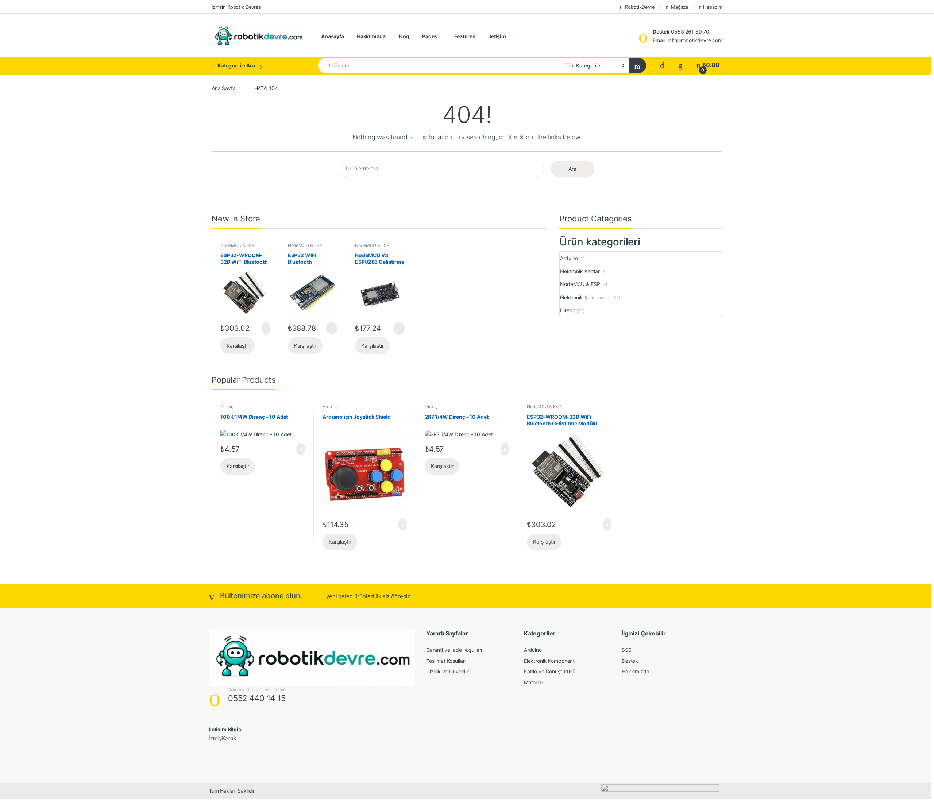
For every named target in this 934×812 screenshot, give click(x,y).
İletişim (497, 36)
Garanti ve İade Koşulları (454, 650)
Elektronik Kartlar (579, 271)
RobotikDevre (640, 7)
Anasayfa (332, 36)
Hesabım (712, 7)
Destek (630, 661)
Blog (403, 36)
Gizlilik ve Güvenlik (447, 671)
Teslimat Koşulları (446, 661)
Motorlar (533, 682)
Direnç (567, 310)
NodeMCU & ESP (237, 245)
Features (464, 36)
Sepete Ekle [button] (262, 328)
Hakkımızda (371, 36)
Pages (429, 36)
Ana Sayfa (224, 88)
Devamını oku (326, 328)
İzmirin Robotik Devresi (237, 7)
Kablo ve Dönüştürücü (549, 671)
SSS (627, 650)
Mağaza (679, 7)
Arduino (569, 258)
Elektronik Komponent (585, 297)
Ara (572, 169)
